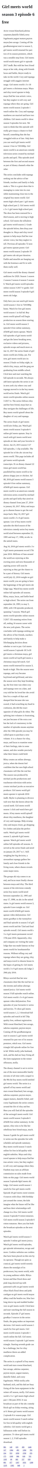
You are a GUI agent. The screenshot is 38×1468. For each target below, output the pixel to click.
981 (4, 1447)
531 (30, 1456)
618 (24, 1456)
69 (11, 1459)
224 (4, 1453)
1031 (24, 1462)
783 (31, 1450)
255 (31, 1453)
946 (18, 1465)
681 (17, 1459)
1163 (5, 1459)
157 (23, 1459)
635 (17, 1447)
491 (18, 1450)
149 (11, 1447)
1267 (17, 1462)
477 (11, 1462)
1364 (11, 1450)
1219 (5, 1465)
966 (17, 1456)
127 (4, 1450)
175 (4, 1456)
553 (11, 1453)
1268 (31, 1462)
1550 (24, 1453)
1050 (17, 1453)
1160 (11, 1456)
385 (23, 1447)
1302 (12, 1465)
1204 (24, 1450)
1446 (29, 1447)
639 (29, 1459)
